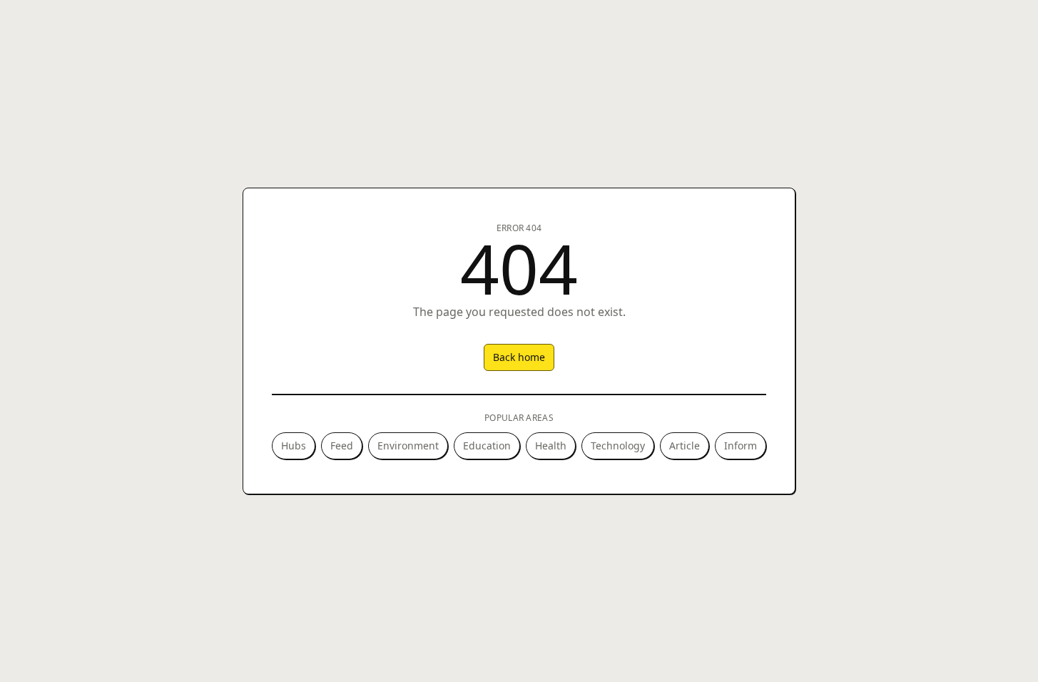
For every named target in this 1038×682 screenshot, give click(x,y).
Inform (740, 445)
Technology (618, 445)
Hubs (293, 445)
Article (684, 445)
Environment (408, 445)
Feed (341, 445)
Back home (519, 357)
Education (487, 445)
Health (550, 445)
